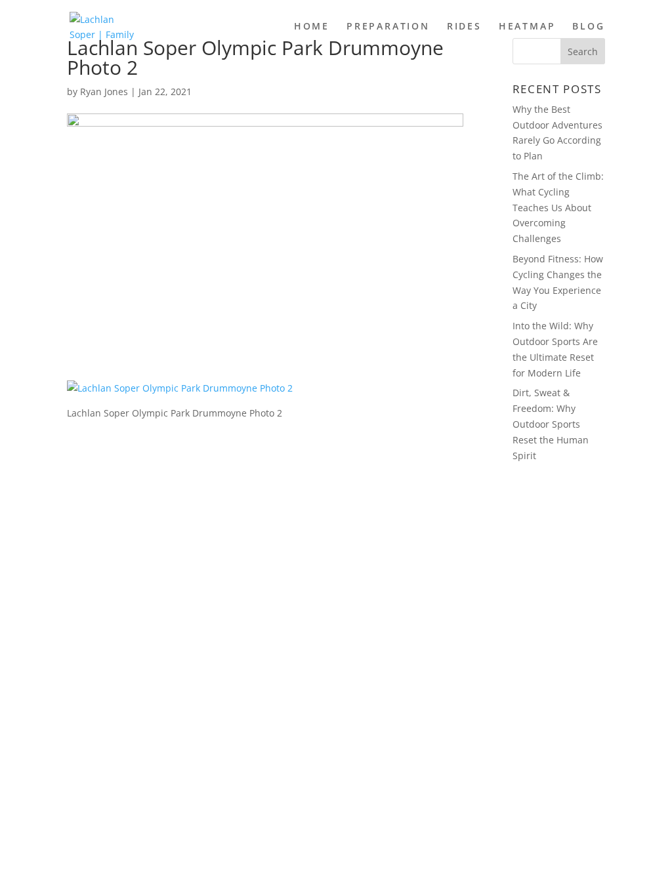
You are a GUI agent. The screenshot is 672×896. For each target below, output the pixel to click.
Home (311, 27)
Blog (588, 27)
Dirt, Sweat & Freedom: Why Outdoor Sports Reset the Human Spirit (551, 423)
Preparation (388, 27)
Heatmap (527, 27)
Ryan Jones (104, 91)
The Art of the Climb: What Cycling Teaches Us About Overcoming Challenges (558, 207)
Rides (464, 27)
